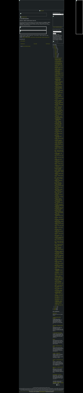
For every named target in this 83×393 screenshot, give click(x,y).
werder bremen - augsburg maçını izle (59, 254)
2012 (55, 45)
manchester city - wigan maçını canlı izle (58, 113)
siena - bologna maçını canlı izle (58, 287)
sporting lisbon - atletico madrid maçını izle (58, 301)
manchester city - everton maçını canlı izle (59, 146)
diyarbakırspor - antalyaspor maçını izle (59, 207)
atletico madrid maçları (26, 37)
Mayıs (56, 54)
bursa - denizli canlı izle (58, 191)
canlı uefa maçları (39, 37)
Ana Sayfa (35, 43)
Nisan (56, 55)
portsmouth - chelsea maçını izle (58, 230)
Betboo (58, 382)
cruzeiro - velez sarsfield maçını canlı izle (59, 142)
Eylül (56, 52)
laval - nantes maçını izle (59, 150)
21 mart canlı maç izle (58, 106)
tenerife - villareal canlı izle (59, 170)
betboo (54, 339)
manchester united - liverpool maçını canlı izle (58, 293)
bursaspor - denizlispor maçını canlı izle (58, 101)
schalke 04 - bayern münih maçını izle (59, 165)
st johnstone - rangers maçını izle (58, 130)
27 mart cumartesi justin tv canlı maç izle (59, 73)
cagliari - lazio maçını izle (59, 285)
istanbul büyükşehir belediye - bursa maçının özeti (58, 80)
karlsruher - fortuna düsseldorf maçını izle (59, 211)
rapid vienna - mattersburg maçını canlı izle (59, 256)
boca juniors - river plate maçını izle (58, 179)
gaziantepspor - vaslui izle (57, 374)
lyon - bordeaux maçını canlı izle (58, 134)
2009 (55, 308)
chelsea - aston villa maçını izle (58, 193)
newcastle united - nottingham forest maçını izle (58, 119)
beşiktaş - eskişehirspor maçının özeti (58, 69)
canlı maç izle (33, 37)
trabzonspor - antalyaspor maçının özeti (59, 91)
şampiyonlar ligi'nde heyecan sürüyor (58, 59)
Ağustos (56, 53)
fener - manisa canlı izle (58, 177)
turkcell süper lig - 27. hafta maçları (58, 71)
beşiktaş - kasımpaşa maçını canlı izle (58, 184)
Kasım (56, 50)
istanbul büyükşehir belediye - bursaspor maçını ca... (58, 84)
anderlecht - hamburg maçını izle (58, 303)
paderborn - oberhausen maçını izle (58, 181)
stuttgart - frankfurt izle (56, 353)
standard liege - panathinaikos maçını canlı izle (58, 270)
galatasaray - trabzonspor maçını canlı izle (59, 111)
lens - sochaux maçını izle (59, 241)
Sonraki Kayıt (22, 43)
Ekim (56, 51)
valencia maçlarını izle (45, 37)
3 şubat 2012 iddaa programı (57, 332)
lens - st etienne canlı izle (59, 244)
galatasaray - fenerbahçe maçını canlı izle (59, 82)
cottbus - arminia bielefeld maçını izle (59, 213)
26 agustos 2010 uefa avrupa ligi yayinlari (58, 87)
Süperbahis (55, 382)
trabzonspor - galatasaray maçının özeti (59, 103)
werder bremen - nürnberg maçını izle (59, 197)
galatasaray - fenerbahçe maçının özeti (59, 67)
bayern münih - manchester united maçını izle (58, 136)
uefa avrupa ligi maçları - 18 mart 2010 (59, 201)
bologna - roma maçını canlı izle (58, 159)
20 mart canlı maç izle (58, 109)
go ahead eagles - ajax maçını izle (58, 154)
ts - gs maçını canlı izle (58, 167)
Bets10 (62, 382)
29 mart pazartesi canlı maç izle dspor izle (58, 63)
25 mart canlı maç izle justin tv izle (58, 89)
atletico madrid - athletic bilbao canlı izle (58, 190)
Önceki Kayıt (48, 43)
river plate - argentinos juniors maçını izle (58, 140)
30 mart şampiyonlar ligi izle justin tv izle (58, 61)
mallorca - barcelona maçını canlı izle (58, 248)
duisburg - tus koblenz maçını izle (58, 262)
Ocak (56, 307)
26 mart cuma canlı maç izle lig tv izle (59, 77)
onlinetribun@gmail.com (42, 391)
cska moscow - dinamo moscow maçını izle (58, 290)
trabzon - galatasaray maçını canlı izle (58, 108)
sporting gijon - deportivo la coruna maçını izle (59, 252)
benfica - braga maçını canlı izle (58, 246)
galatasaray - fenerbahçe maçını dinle (59, 266)
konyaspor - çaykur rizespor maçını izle (58, 276)
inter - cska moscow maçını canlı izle (58, 126)
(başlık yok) (55, 313)
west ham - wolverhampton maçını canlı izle (59, 237)
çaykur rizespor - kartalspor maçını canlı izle (59, 215)
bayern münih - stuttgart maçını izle (58, 279)
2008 (55, 309)
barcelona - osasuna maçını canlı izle (58, 169)
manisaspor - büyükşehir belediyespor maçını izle (59, 205)
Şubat (56, 306)
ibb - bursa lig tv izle (58, 182)
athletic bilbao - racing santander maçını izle (59, 117)
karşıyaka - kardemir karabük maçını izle (58, 199)
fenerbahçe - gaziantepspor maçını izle (59, 220)
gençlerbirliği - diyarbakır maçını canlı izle (59, 209)
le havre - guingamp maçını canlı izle (58, 122)
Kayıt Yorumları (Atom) (26, 46)
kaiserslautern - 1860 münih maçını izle (58, 124)
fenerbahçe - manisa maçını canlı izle (58, 95)
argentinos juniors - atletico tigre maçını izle (59, 222)
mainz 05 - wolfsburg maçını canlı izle (58, 281)
